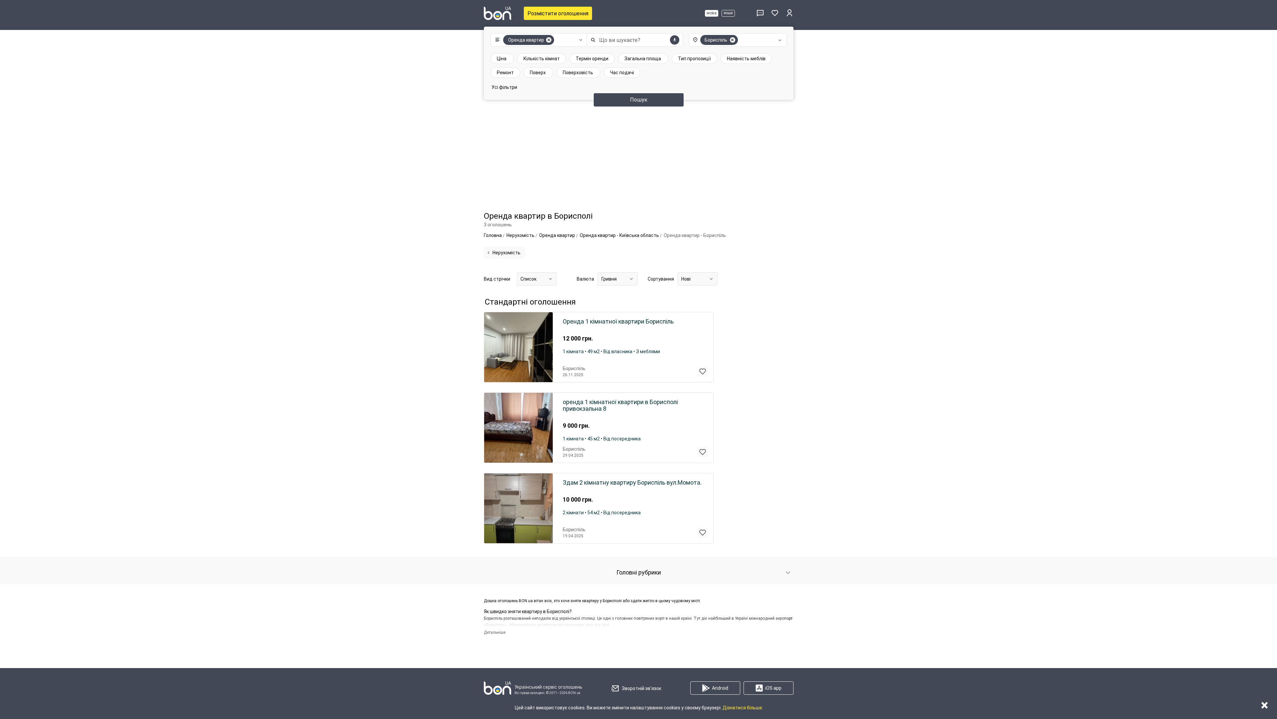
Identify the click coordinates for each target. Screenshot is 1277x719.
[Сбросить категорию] (548, 40)
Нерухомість (506, 252)
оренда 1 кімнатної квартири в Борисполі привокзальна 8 (620, 405)
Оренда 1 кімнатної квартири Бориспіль (618, 321)
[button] (537, 40)
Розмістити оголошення (557, 13)
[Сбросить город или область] (732, 40)
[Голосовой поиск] (674, 40)
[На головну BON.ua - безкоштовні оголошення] (497, 13)
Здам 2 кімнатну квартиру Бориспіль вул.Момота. (632, 482)
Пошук (638, 100)
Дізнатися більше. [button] (743, 707)
